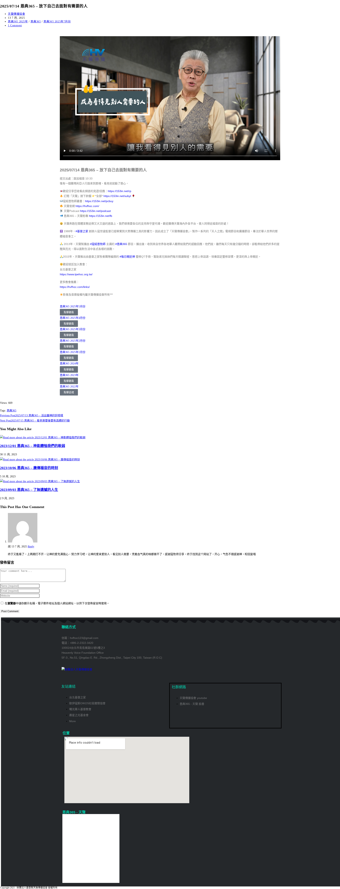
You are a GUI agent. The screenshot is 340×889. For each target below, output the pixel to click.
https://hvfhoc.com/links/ (75, 286)
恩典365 (35, 21)
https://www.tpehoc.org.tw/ (76, 274)
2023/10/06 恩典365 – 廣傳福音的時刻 (29, 468)
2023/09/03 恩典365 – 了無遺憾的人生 (29, 490)
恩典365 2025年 (18, 21)
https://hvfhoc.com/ (87, 206)
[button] (64, 349)
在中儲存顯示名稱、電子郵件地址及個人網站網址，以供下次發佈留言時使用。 (57, 603)
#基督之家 (82, 231)
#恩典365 (121, 244)
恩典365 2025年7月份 (57, 21)
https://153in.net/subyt (117, 196)
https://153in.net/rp (119, 191)
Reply (31, 546)
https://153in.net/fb (100, 215)
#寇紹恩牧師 (97, 244)
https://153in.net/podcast (95, 211)
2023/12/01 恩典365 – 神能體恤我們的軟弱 (32, 446)
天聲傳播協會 (16, 13)
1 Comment (15, 25)
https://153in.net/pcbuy (99, 201)
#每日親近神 (127, 256)
